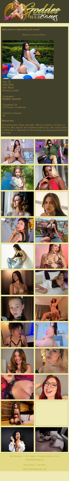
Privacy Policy (29, 465)
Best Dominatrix (16, 456)
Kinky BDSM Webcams (34, 459)
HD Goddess (31, 456)
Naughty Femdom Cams (48, 456)
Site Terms (42, 465)
